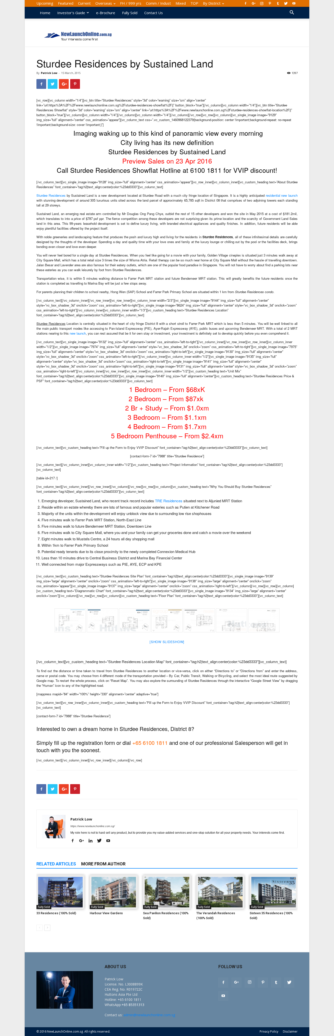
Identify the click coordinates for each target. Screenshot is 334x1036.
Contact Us (153, 12)
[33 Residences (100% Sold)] (60, 892)
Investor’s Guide (71, 12)
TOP (194, 3)
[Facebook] (245, 3)
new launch (78, 333)
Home (45, 12)
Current (84, 3)
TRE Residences (168, 500)
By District (212, 3)
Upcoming (44, 3)
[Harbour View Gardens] (114, 892)
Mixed (181, 3)
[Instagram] (261, 3)
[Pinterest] (269, 3)
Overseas (103, 3)
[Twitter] (285, 3)
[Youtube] (294, 3)
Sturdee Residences (51, 195)
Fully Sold (129, 12)
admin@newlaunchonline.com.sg (149, 1015)
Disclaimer (290, 1031)
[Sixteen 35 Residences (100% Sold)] (274, 892)
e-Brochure (105, 12)
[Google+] (253, 3)
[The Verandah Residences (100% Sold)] (220, 892)
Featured (65, 3)
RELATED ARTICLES (56, 863)
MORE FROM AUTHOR (103, 863)
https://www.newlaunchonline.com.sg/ (92, 826)
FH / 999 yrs (130, 3)
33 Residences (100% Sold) (56, 913)
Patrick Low (49, 73)
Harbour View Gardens (106, 913)
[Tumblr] (277, 3)
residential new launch (282, 195)
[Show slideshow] (167, 641)
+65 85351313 (133, 1004)
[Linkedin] (92, 841)
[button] (292, 13)
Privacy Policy (269, 1031)
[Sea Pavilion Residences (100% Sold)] (167, 892)
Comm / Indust (158, 3)
